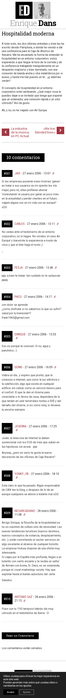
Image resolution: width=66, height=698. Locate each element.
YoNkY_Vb (22, 474)
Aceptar (10, 692)
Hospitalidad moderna (28, 33)
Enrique (33, 23)
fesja (19, 267)
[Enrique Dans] (33, 10)
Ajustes (26, 692)
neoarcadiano (25, 511)
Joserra (20, 426)
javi (17, 173)
